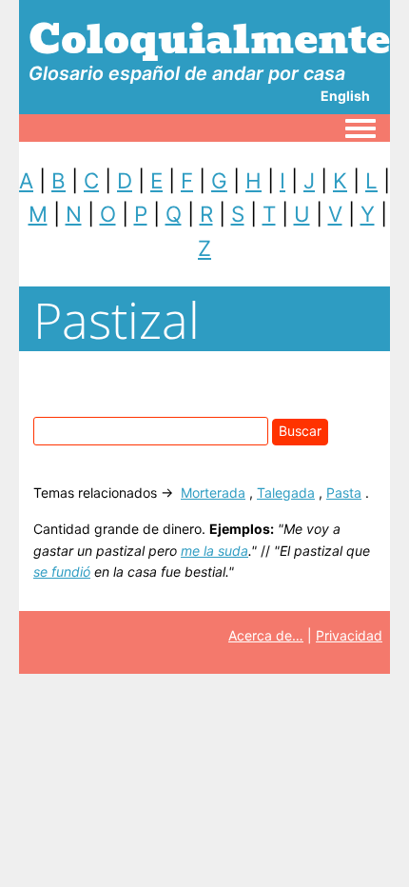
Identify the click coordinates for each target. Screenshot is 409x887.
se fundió (61, 571)
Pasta (343, 492)
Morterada (213, 492)
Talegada (286, 492)
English (345, 96)
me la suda (214, 550)
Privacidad (349, 635)
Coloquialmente (209, 39)
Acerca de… (265, 635)
